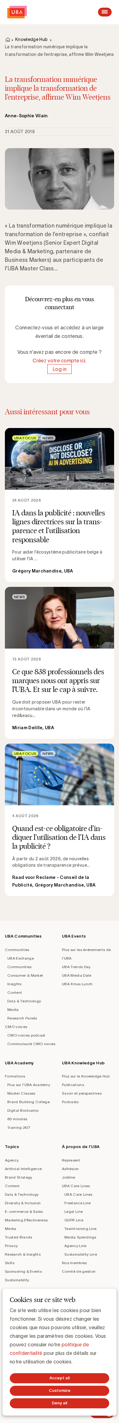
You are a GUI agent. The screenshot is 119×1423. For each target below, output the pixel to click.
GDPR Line (73, 1220)
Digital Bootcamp (22, 1110)
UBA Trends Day (76, 967)
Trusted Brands (18, 1237)
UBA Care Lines (76, 1186)
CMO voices (16, 1027)
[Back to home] (17, 12)
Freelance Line (77, 1203)
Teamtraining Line (80, 1229)
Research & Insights (23, 1254)
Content (14, 992)
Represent (71, 1160)
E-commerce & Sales (24, 1211)
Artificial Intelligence (23, 1169)
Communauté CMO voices (31, 1044)
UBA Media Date (76, 975)
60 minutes (17, 1119)
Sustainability (17, 1280)
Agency (12, 1160)
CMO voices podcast (26, 1035)
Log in (59, 369)
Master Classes (21, 1093)
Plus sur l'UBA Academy (28, 1085)
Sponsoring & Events (23, 1271)
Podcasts (70, 1102)
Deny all (59, 1403)
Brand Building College (28, 1102)
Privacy (11, 1246)
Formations (15, 1076)
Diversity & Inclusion (23, 1203)
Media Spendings (80, 1237)
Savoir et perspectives (82, 1093)
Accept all (59, 1378)
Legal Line (73, 1211)
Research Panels (22, 1018)
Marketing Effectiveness (26, 1220)
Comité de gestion (79, 1271)
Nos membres (74, 1263)
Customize (59, 1390)
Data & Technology (24, 1001)
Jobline (68, 1177)
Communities (17, 950)
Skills (9, 1263)
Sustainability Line (80, 1254)
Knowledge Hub (31, 39)
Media (13, 1009)
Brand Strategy (18, 1177)
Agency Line (75, 1246)
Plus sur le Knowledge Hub (86, 1076)
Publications (73, 1085)
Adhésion (70, 1169)
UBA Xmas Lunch (77, 984)
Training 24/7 (18, 1127)
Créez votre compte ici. (59, 360)
